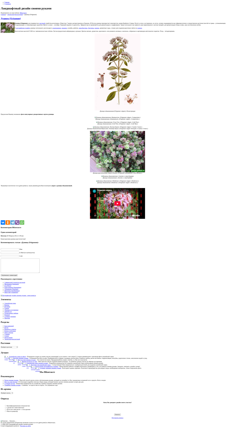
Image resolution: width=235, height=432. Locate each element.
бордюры (91, 28)
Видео (6, 327)
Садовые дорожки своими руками (50, 368)
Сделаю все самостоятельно (15, 407)
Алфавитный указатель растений (14, 282)
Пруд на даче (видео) (10, 382)
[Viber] (17, 222)
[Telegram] (12, 222)
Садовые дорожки (10, 316)
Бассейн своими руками (20, 358)
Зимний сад (8, 311)
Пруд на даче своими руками (27, 360)
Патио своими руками (11, 380)
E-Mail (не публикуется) (27, 252)
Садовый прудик (9, 383)
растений (42, 23)
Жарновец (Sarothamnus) (12, 291)
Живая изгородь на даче (29, 361)
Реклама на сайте (25, 426)
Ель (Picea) (7, 286)
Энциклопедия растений (15, 14)
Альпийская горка (10, 303)
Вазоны (6, 305)
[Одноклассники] (8, 222)
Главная (6, 2)
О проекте (7, 4)
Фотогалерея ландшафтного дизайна (46, 366)
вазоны (97, 28)
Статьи (6, 336)
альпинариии (57, 28)
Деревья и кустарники (11, 310)
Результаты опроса (117, 418)
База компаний (9, 326)
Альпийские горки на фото (17, 356)
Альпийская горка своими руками (37, 363)
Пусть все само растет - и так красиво (18, 409)
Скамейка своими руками (12, 385)
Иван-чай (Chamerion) (11, 292)
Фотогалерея (8, 337)
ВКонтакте (23, 13)
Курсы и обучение (10, 331)
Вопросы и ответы (10, 329)
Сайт (21, 256)
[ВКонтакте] (3, 222)
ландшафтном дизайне (23, 28)
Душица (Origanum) (11, 18)
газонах (139, 28)
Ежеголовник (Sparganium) (12, 287)
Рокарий (7, 315)
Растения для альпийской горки (41, 365)
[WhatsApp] (22, 222)
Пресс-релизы (8, 332)
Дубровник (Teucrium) (11, 289)
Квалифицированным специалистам (18, 406)
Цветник (7, 318)
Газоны (6, 308)
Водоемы (7, 306)
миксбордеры (83, 28)
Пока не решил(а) (12, 411)
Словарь (7, 334)
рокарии (64, 28)
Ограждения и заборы (11, 313)
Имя (21, 249)
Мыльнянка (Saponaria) (11, 284)
